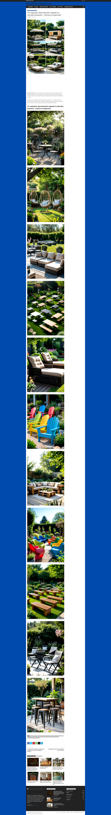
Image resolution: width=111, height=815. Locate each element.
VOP (60, 812)
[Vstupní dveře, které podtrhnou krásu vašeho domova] (33, 776)
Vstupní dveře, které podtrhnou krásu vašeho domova (32, 782)
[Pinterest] (34, 743)
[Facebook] (82, 1)
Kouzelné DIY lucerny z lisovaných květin (44, 768)
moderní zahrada (53, 735)
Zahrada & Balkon (68, 6)
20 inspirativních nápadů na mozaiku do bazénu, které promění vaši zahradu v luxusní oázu (58, 783)
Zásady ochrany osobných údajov (79, 812)
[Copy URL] (44, 743)
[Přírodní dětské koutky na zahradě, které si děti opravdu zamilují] (50, 805)
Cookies (67, 812)
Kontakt (71, 812)
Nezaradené (68, 799)
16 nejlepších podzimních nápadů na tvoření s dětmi (56, 749)
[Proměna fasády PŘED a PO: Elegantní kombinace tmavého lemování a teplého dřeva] (58, 762)
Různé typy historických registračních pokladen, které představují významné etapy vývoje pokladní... (58, 793)
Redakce (64, 812)
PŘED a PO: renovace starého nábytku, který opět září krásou (45, 782)
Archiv (58, 812)
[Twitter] (31, 743)
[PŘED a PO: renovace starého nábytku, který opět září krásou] (46, 776)
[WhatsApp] (36, 743)
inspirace (49, 735)
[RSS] (84, 1)
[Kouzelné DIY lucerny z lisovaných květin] (46, 762)
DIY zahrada (45, 735)
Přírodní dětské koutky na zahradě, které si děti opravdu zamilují (58, 804)
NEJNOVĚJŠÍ (30, 6)
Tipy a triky (60, 6)
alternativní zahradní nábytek (34, 735)
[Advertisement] (45, 84)
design (41, 735)
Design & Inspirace (44, 6)
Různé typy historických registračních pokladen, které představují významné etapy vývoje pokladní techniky (32, 769)
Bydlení (36, 6)
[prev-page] (62, 756)
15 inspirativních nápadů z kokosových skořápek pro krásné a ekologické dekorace (35, 750)
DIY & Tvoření (53, 6)
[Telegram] (42, 743)
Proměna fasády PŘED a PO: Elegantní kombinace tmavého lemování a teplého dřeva (58, 768)
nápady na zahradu (60, 735)
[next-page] (63, 756)
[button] (83, 7)
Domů (28, 9)
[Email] (39, 743)
